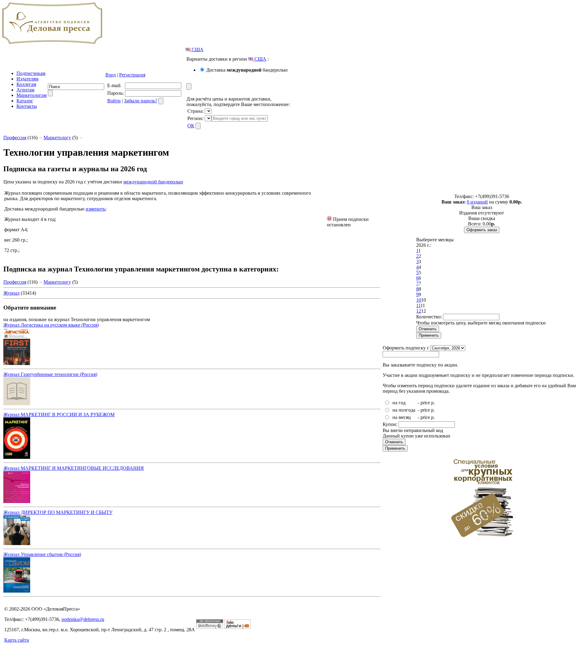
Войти (114, 100)
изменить (95, 208)
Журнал (11, 293)
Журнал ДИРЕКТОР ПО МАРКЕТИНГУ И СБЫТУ (57, 512)
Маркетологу (57, 137)
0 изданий (477, 201)
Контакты (26, 106)
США (197, 49)
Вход (110, 74)
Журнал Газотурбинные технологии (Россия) (50, 374)
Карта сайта (16, 640)
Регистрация (132, 74)
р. (433, 402)
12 (418, 311)
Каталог (24, 100)
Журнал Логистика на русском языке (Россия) (51, 325)
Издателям (27, 78)
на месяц (401, 417)
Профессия (14, 137)
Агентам (25, 89)
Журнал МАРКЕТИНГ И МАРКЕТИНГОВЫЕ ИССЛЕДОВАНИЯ (73, 468)
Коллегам (26, 84)
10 (418, 300)
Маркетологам (31, 95)
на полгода (403, 410)
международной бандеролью (153, 181)
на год (399, 402)
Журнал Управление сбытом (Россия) (42, 554)
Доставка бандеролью (247, 70)
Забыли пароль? (140, 100)
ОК (190, 125)
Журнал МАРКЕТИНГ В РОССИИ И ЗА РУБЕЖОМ (59, 414)
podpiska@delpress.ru (83, 619)
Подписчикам (30, 73)
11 (418, 305)
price (425, 402)
